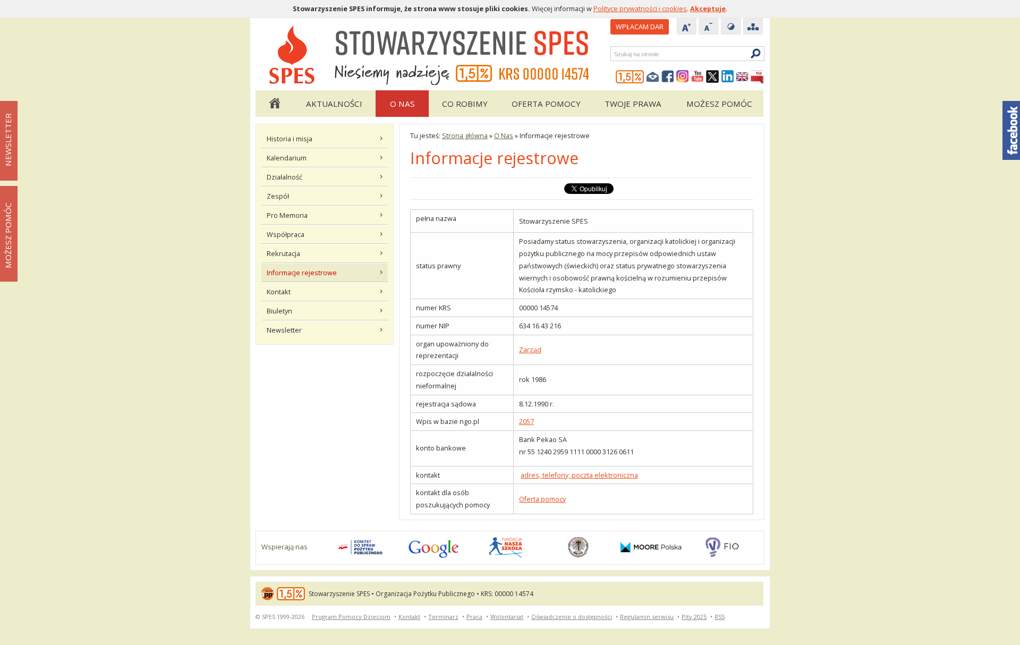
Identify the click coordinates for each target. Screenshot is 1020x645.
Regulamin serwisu (647, 617)
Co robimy (465, 103)
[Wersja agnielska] (742, 77)
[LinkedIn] (727, 77)
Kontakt (279, 291)
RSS (720, 617)
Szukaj (613, 54)
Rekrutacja (283, 253)
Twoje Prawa (633, 103)
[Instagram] (682, 77)
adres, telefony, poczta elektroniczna (579, 475)
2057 (526, 421)
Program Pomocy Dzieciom (351, 617)
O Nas (402, 103)
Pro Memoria (287, 215)
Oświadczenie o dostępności (571, 617)
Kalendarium (287, 158)
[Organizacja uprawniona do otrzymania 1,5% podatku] (630, 77)
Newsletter (284, 330)
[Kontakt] (652, 77)
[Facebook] (667, 77)
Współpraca (285, 234)
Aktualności (334, 103)
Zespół (278, 196)
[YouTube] (697, 77)
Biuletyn (279, 311)
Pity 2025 (694, 617)
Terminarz (443, 617)
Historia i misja (289, 138)
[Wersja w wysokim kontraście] (731, 27)
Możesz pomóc (719, 103)
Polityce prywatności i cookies (640, 8)
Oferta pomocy (546, 103)
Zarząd (530, 349)
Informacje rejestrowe (302, 272)
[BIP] (757, 77)
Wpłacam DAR (640, 26)
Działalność (284, 177)
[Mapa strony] (753, 27)
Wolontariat (506, 617)
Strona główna (274, 103)
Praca (474, 617)
